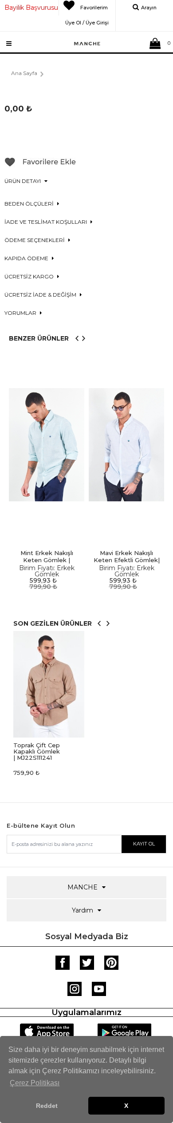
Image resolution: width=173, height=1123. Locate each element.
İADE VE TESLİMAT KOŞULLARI (46, 221)
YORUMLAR (21, 313)
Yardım (82, 910)
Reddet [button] (47, 1105)
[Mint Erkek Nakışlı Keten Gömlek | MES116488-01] (46, 445)
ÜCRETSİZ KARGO (29, 276)
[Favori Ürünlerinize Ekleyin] (40, 165)
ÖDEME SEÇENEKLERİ (35, 240)
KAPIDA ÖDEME (27, 258)
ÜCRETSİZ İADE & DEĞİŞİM (41, 294)
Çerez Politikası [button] (34, 1083)
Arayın (149, 7)
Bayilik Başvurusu (31, 8)
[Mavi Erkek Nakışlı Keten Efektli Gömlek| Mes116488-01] (126, 445)
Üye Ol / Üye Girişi (87, 21)
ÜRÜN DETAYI (23, 181)
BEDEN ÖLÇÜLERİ (29, 203)
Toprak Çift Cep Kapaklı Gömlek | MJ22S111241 (36, 751)
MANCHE (82, 887)
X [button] (126, 1105)
